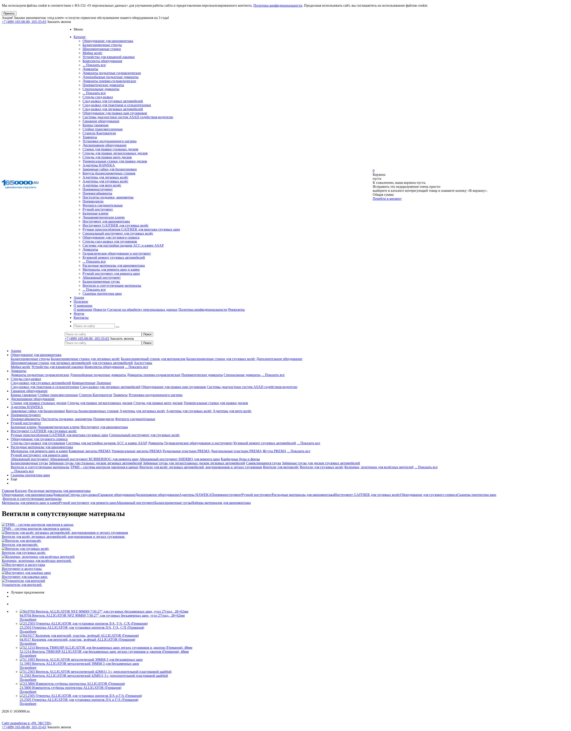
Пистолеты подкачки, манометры (108, 197)
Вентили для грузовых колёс (321, 467)
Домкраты (90, 69)
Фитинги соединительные (103, 205)
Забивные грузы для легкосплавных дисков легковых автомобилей (194, 463)
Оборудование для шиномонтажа (108, 41)
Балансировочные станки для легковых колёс (85, 359)
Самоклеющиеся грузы (263, 463)
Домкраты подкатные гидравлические (112, 73)
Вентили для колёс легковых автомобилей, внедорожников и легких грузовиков (200, 467)
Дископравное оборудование (104, 145)
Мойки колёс (92, 53)
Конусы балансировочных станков (109, 173)
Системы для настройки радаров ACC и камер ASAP (123, 245)
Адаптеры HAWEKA (99, 165)
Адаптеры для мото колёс (102, 185)
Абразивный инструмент (102, 277)
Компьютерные (83, 383)
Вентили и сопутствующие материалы (112, 285)
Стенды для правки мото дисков (107, 157)
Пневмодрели (93, 201)
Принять (9, 13)
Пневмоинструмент (98, 189)
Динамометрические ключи (104, 217)
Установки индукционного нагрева (110, 141)
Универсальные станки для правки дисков (115, 161)
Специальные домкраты (101, 89)
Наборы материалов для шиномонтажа (221, 503)
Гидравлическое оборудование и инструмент (117, 253)
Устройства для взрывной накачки (109, 57)
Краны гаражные (96, 125)
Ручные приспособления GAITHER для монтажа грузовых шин (131, 229)
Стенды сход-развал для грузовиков (110, 241)
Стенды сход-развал (98, 97)
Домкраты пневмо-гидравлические (109, 81)
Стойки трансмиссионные (103, 129)
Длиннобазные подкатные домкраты (111, 77)
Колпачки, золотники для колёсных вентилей (379, 467)
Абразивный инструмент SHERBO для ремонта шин (179, 459)
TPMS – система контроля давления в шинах (104, 467)
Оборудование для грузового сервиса (111, 237)
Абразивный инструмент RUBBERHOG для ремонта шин (94, 459)
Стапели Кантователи (99, 133)
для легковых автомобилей (70, 363)
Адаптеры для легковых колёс (105, 177)
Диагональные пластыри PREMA (236, 451)
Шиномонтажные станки (102, 49)
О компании (83, 309)
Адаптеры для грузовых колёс (105, 181)
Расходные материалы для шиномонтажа (114, 265)
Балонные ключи (95, 213)
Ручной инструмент (98, 209)
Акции (16, 351)
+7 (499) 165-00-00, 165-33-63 (24, 22)
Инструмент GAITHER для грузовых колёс (116, 225)
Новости (99, 309)
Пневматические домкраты (103, 85)
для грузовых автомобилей (112, 363)
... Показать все (94, 65)
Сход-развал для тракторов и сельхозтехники (117, 105)
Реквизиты (236, 309)
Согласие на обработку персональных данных (142, 309)
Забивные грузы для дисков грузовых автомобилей (321, 463)
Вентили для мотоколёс (281, 467)
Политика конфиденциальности (277, 5)
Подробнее (28, 619)
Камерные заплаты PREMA (90, 451)
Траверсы (90, 137)
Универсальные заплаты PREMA (137, 451)
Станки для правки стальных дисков (110, 149)
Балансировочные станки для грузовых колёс (220, 359)
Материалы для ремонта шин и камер (111, 269)
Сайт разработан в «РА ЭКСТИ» (27, 723)
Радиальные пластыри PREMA (186, 451)
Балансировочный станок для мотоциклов (153, 359)
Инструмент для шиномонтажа (106, 221)
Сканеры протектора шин (102, 293)
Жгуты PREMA (274, 451)
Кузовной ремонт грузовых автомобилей (114, 257)
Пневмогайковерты (97, 193)
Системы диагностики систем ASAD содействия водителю (128, 117)
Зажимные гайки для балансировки (110, 169)
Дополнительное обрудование (279, 359)
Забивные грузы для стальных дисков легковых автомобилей (95, 463)
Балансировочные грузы (101, 281)
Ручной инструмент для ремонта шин (111, 273)
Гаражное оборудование (101, 121)
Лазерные (103, 383)
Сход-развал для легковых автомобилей (113, 109)
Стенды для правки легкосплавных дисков (115, 153)
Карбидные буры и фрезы (240, 459)
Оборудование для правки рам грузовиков (115, 113)
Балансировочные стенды (102, 45)
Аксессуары (143, 363)
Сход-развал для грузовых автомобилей (113, 101)
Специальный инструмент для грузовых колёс (118, 233)
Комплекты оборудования (102, 61)
